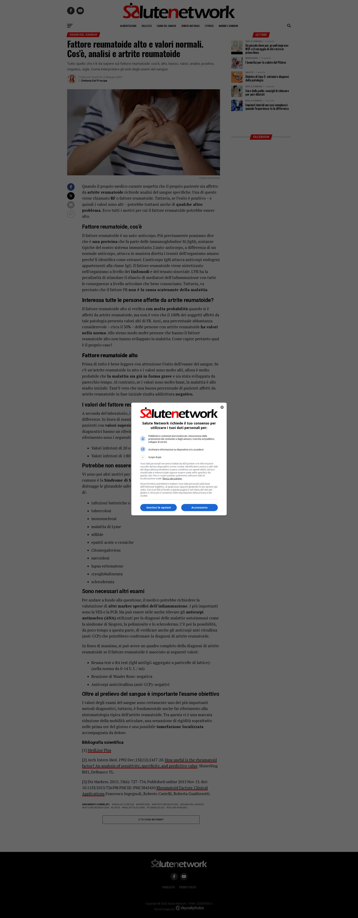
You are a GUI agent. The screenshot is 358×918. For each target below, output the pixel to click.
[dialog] (179, 459)
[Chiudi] (222, 407)
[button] (179, 457)
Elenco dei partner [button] (172, 478)
